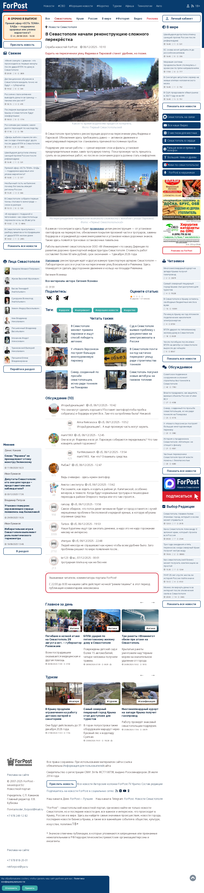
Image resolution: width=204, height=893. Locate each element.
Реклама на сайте (18, 775)
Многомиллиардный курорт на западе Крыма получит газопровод (140, 712)
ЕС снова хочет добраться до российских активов (179, 51)
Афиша (129, 6)
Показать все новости (22, 246)
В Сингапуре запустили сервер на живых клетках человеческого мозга (181, 80)
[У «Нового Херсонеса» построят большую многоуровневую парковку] (56, 348)
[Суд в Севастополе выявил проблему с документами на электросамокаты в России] (115, 325)
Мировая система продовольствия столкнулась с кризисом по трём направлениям (181, 64)
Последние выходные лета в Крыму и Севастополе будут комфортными (20, 112)
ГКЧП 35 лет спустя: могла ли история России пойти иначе (179, 577)
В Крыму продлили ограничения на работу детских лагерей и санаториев (61, 714)
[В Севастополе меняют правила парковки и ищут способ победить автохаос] (56, 325)
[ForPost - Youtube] (124, 791)
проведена (97, 228)
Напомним (52, 260)
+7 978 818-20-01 (17, 860)
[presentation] (141, 602)
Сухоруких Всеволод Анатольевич (22, 300)
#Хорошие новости (81, 6)
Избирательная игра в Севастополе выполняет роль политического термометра (20, 534)
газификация (147, 701)
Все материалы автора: (71, 281)
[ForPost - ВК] (120, 791)
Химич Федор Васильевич (25, 308)
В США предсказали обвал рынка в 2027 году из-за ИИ (181, 94)
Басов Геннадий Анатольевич (20, 290)
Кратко (136, 784)
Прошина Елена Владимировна (20, 359)
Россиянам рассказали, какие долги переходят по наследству (21, 126)
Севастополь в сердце (181, 140)
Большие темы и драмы (182, 157)
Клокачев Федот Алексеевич (20, 340)
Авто (159, 6)
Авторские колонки (105, 784)
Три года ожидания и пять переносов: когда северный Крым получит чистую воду (181, 547)
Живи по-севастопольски (183, 164)
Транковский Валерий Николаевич (23, 349)
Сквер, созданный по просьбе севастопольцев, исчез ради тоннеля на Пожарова (85, 379)
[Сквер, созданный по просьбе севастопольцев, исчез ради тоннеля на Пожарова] (56, 371)
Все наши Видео (178, 125)
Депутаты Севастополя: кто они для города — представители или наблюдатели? (20, 484)
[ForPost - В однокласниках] (128, 791)
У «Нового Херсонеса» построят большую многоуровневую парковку (180, 426)
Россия (92, 18)
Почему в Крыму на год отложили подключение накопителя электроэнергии (181, 317)
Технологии (145, 6)
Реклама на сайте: (18, 850)
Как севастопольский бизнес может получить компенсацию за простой (181, 562)
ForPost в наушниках (182, 172)
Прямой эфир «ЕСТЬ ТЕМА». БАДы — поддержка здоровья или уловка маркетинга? (22, 28)
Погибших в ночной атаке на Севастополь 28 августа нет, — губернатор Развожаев (63, 641)
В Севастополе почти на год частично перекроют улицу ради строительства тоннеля (143, 356)
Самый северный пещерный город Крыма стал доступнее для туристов (100, 714)
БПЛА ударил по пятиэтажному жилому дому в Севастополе (99, 639)
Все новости (85, 784)
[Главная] (15, 4)
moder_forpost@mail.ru (29, 809)
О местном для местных (182, 132)
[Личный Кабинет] (188, 6)
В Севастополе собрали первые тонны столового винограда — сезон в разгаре (21, 201)
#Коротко (103, 6)
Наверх (194, 878)
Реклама (152, 18)
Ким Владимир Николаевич (19, 320)
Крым (80, 18)
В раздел (22, 551)
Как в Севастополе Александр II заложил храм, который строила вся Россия (180, 532)
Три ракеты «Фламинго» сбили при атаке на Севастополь (138, 639)
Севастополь (63, 18)
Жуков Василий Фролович (25, 278)
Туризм (117, 6)
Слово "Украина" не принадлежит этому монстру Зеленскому (18, 459)
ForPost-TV (124, 784)
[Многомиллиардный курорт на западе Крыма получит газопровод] (140, 684)
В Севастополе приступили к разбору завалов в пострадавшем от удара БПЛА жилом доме (22, 232)
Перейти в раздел (22, 369)
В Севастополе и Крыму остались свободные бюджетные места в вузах (181, 302)
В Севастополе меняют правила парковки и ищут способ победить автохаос (82, 333)
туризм (113, 701)
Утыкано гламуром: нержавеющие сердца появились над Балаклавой (22, 509)
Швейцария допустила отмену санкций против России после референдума (20, 155)
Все (47, 18)
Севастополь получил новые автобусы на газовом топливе (144, 375)
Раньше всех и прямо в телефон (181, 149)
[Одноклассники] (57, 298)
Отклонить (11, 888)
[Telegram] (66, 298)
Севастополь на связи (181, 117)
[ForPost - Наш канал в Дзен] (130, 791)
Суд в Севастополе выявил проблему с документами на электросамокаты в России (142, 333)
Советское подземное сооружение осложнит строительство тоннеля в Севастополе (177, 379)
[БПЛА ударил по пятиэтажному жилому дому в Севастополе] (102, 611)
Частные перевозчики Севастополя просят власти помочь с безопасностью (178, 457)
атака (75, 628)
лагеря (75, 701)
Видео (138, 18)
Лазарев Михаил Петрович (26, 268)
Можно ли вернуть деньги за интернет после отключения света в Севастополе (179, 590)
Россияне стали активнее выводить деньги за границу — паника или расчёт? (21, 97)
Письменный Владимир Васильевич (24, 330)
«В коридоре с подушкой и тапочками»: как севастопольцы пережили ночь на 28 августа (21, 217)
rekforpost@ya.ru (17, 866)
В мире (106, 18)
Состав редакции (152, 784)
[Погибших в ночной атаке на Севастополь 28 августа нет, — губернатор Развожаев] (63, 611)
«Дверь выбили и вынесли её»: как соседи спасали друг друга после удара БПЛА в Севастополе (22, 140)
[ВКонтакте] (49, 298)
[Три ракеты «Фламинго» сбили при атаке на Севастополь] (140, 611)
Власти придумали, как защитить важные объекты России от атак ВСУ (180, 395)
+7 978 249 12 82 (17, 815)
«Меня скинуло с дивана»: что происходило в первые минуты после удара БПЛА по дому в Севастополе (21, 65)
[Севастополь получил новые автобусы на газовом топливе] (115, 371)
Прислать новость (22, 44)
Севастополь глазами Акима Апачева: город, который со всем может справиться (181, 516)
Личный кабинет (182, 18)
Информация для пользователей (83, 765)
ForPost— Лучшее (81, 799)
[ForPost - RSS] (117, 791)
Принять (29, 888)
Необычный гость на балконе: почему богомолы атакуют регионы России (20, 186)
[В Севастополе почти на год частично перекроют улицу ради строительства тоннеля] (115, 348)
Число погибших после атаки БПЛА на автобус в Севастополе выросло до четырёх (180, 344)
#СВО (61, 6)
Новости (49, 6)
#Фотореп (122, 18)
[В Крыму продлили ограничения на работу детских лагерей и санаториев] (63, 684)
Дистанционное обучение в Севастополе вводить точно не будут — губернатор (21, 82)
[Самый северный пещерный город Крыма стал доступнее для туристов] (102, 684)
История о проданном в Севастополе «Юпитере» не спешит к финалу (178, 441)
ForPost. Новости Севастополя (143, 799)
